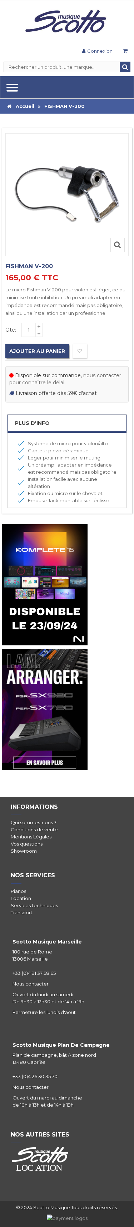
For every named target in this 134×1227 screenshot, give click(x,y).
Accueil (22, 106)
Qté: (10, 330)
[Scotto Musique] (67, 22)
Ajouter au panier (37, 351)
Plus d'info (32, 423)
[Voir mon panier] (125, 52)
